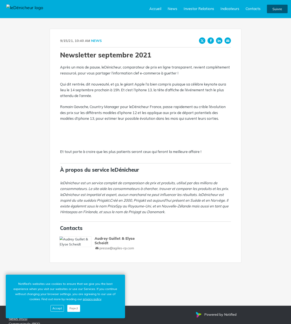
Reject (73, 308)
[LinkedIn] (219, 40)
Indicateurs (229, 9)
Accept (57, 308)
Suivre (277, 9)
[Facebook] (210, 40)
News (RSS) (18, 319)
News (172, 9)
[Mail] (228, 40)
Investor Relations (199, 9)
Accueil (155, 9)
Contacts (253, 9)
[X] (202, 40)
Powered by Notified (220, 314)
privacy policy (92, 299)
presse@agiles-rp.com (116, 248)
